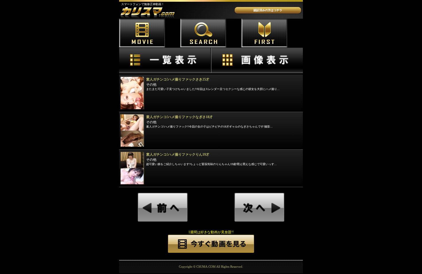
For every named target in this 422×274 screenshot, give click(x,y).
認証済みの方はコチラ (267, 10)
